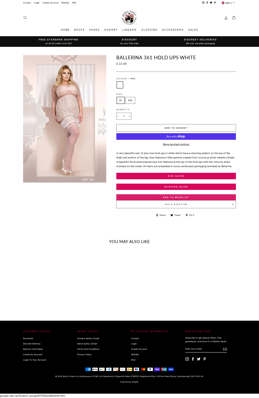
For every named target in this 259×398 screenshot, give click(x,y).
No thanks (129, 219)
